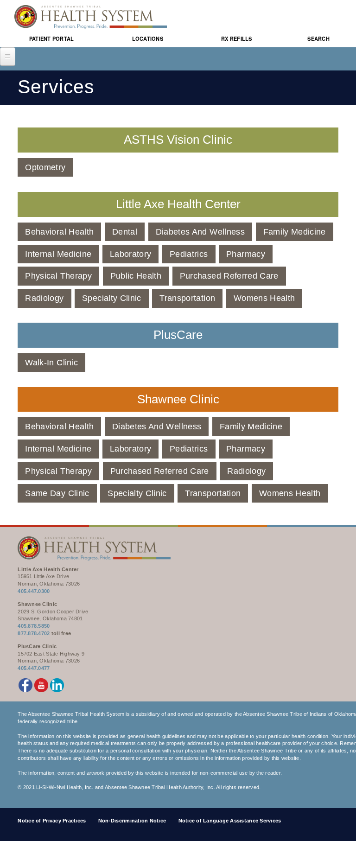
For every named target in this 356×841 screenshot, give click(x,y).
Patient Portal (51, 39)
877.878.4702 (34, 633)
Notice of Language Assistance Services (229, 820)
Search (318, 39)
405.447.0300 (34, 591)
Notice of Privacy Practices (52, 820)
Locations (147, 39)
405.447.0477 (34, 668)
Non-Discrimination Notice (132, 820)
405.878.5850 (34, 626)
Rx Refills (236, 39)
